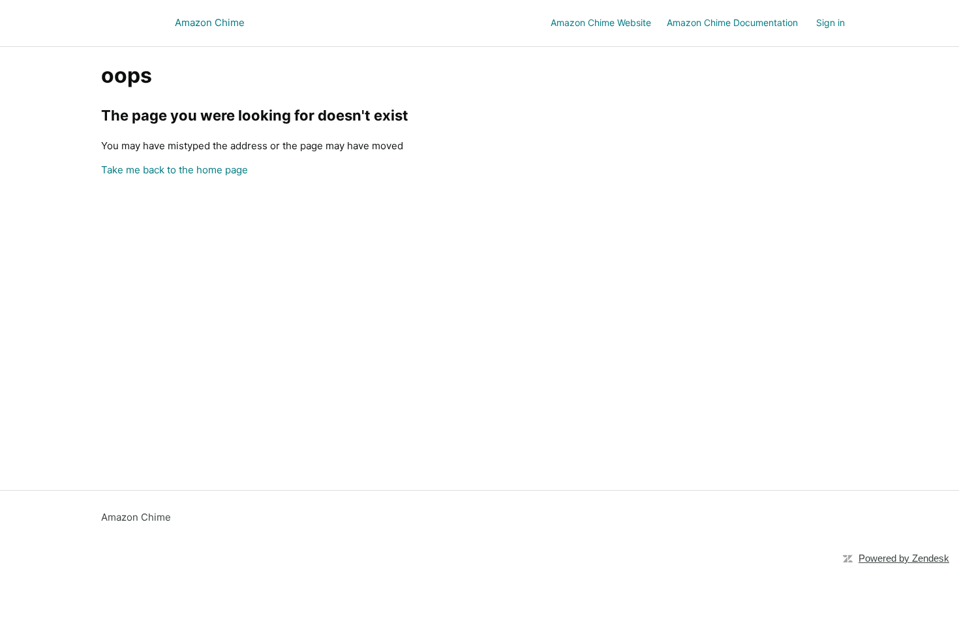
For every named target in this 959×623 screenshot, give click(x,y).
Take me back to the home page (174, 170)
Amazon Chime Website (601, 22)
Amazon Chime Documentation (732, 22)
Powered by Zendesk (904, 558)
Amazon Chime (136, 517)
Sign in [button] (830, 22)
